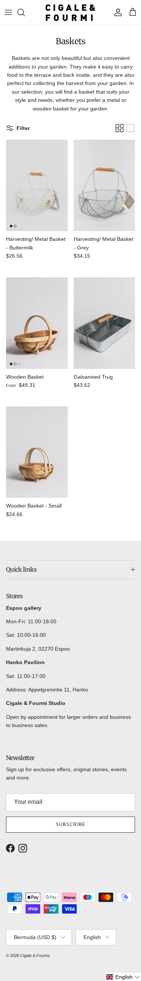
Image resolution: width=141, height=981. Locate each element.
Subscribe (70, 824)
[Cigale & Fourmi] (70, 12)
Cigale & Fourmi (34, 955)
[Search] (25, 12)
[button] (123, 977)
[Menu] (8, 12)
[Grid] (119, 128)
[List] (130, 128)
